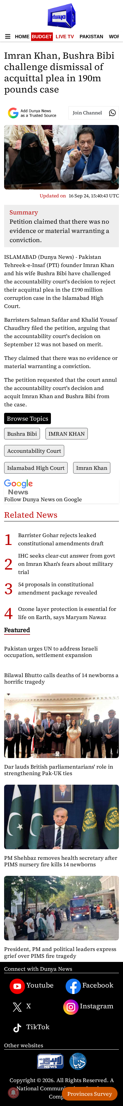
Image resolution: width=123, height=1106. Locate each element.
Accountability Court (34, 450)
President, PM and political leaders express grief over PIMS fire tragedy (60, 952)
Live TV (65, 36)
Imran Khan (91, 468)
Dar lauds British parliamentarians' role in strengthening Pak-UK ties (58, 770)
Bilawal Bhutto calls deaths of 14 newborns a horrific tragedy (61, 678)
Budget (42, 36)
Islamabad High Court (36, 468)
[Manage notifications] (13, 1092)
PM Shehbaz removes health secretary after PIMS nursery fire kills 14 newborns (60, 861)
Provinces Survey (89, 1093)
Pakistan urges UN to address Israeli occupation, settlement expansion (51, 652)
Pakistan (91, 36)
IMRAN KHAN (67, 433)
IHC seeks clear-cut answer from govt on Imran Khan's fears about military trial (66, 564)
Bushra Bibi (22, 433)
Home (22, 36)
